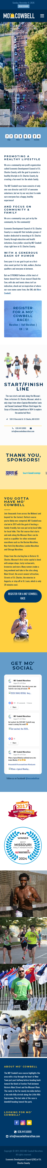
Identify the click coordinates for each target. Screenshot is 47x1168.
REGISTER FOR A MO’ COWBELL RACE (23, 596)
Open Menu (42, 15)
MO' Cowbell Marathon (22, 680)
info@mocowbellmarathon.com (25, 1136)
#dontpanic (31, 764)
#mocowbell (12, 764)
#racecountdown (22, 764)
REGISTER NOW (23, 6)
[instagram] (22, 1122)
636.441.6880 (25, 1132)
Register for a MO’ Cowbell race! (23, 314)
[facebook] (16, 1122)
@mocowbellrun (32, 778)
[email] (29, 1122)
